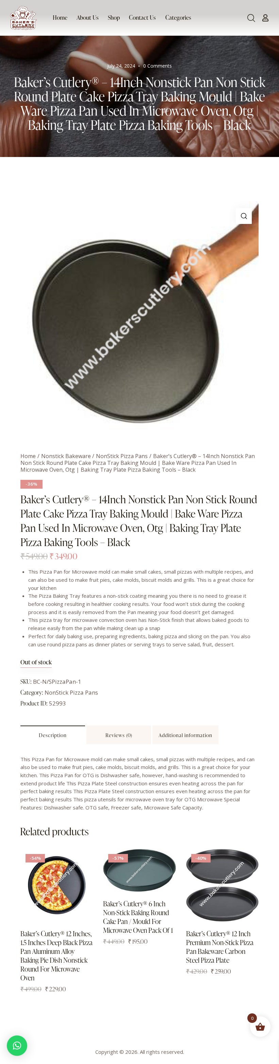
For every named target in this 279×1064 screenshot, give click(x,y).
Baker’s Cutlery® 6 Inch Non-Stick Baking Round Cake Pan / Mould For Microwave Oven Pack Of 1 (138, 917)
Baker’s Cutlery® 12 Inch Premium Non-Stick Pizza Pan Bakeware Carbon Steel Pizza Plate (219, 946)
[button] (244, 216)
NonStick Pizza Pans (122, 456)
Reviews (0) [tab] (118, 735)
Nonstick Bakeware (66, 456)
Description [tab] (53, 735)
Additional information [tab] (185, 735)
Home (28, 456)
